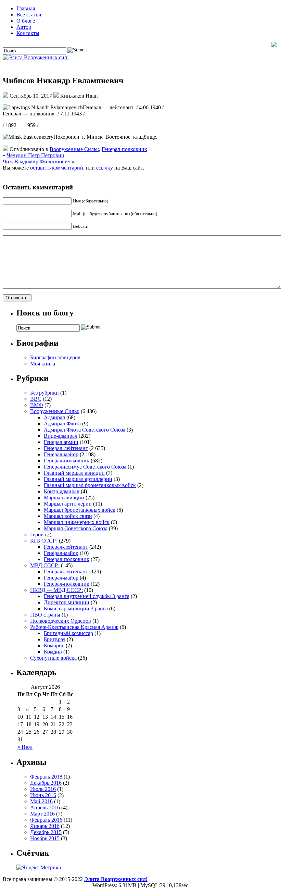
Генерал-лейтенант (66, 448)
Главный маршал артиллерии (78, 479)
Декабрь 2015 (46, 832)
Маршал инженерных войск (77, 522)
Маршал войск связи (68, 516)
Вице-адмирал (60, 436)
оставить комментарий (56, 168)
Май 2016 (41, 801)
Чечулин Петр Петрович (35, 155)
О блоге (25, 21)
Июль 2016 (43, 789)
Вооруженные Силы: (74, 149)
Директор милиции (66, 602)
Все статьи (28, 14)
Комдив (53, 652)
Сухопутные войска (53, 658)
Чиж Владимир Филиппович (37, 161)
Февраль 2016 (46, 820)
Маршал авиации (64, 497)
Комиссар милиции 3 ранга (76, 608)
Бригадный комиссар (68, 633)
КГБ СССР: (44, 541)
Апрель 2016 (45, 807)
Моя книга (42, 364)
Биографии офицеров (55, 357)
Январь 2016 (45, 826)
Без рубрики (44, 393)
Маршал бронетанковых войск (79, 510)
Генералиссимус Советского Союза (85, 467)
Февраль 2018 (46, 777)
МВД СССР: (45, 565)
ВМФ (36, 405)
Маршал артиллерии (68, 504)
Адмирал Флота (62, 423)
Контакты (27, 33)
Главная (25, 8)
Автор (23, 27)
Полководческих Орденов (60, 621)
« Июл (25, 747)
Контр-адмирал (61, 491)
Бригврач (54, 639)
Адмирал (54, 417)
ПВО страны (45, 615)
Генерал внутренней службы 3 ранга (86, 596)
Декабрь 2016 (46, 783)
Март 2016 (42, 814)
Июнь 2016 (43, 795)
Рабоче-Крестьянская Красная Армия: (74, 627)
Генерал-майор (61, 454)
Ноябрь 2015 (45, 838)
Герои (37, 534)
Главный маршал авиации (74, 473)
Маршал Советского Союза (75, 528)
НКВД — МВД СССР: (56, 590)
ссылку (104, 168)
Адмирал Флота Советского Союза (84, 430)
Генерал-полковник (124, 149)
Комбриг (54, 645)
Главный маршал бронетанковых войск (90, 485)
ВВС (35, 399)
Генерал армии (61, 442)
